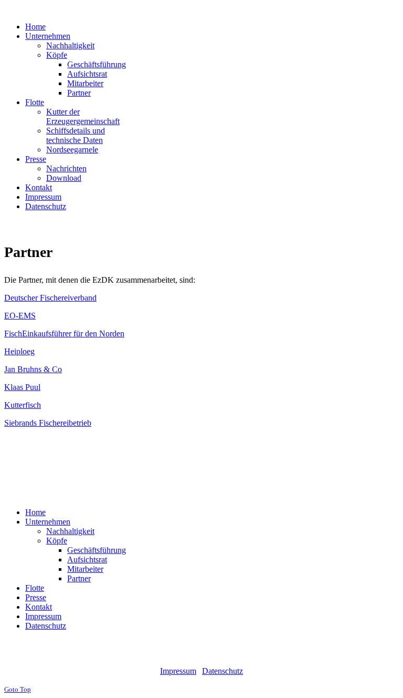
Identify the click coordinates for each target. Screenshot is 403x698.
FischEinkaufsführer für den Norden (64, 333)
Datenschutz (45, 625)
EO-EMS (20, 315)
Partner (79, 578)
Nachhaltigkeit (70, 531)
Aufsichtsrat (87, 559)
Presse (35, 597)
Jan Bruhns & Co (33, 369)
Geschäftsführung (96, 550)
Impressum (43, 616)
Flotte (34, 587)
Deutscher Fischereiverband (50, 297)
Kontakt (38, 606)
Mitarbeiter (85, 568)
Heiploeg (19, 351)
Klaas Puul (22, 387)
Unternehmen (47, 521)
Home (35, 512)
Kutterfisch (22, 405)
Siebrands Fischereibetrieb (47, 422)
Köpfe (56, 540)
